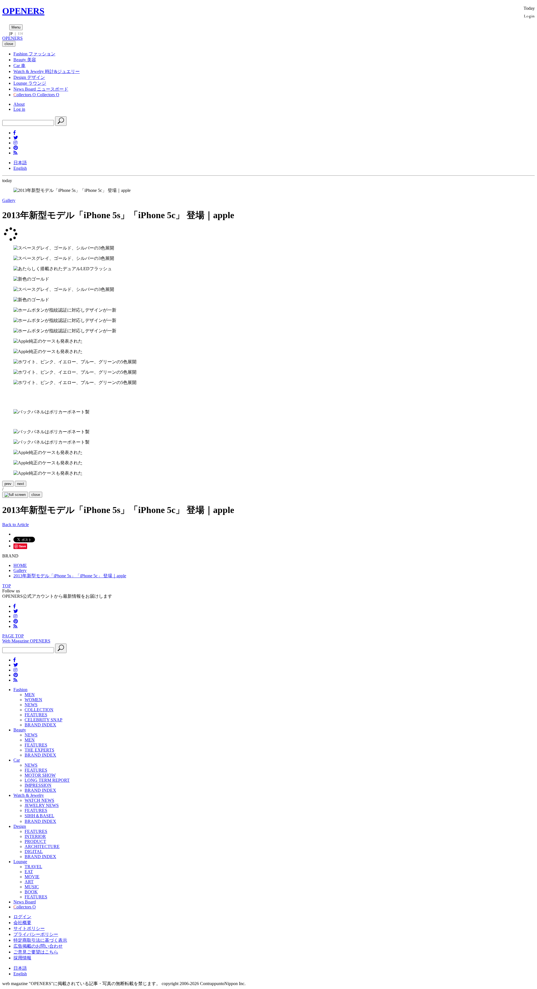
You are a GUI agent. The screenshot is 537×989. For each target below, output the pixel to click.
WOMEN (33, 699)
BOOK (31, 891)
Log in (19, 109)
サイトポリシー (29, 928)
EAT (29, 871)
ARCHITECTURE (42, 846)
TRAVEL (33, 866)
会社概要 (22, 922)
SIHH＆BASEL (39, 815)
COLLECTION (39, 709)
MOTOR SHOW (40, 775)
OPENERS (23, 11)
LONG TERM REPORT (47, 780)
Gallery (8, 200)
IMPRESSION (38, 785)
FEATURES (36, 714)
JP (11, 33)
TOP (6, 585)
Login (529, 15)
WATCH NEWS (39, 800)
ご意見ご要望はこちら (35, 952)
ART (29, 881)
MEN (30, 694)
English (20, 168)
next (20, 484)
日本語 (20, 162)
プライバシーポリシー (35, 934)
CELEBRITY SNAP (43, 719)
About (19, 104)
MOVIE (32, 876)
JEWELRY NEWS (42, 805)
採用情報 (22, 957)
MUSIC (32, 886)
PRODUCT (35, 841)
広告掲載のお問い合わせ (38, 946)
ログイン (22, 916)
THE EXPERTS (39, 750)
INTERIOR (35, 836)
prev (7, 484)
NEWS (31, 704)
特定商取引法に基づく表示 (40, 940)
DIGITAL (34, 851)
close (35, 495)
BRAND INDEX (40, 724)
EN (20, 33)
